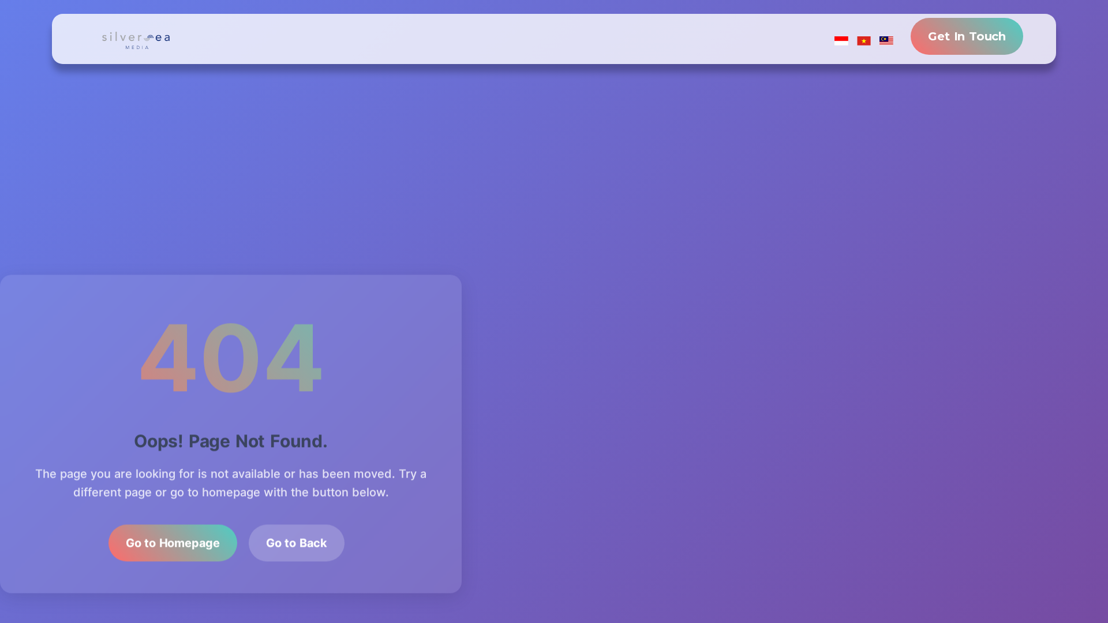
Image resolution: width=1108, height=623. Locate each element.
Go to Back (296, 540)
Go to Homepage (173, 540)
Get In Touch (967, 36)
